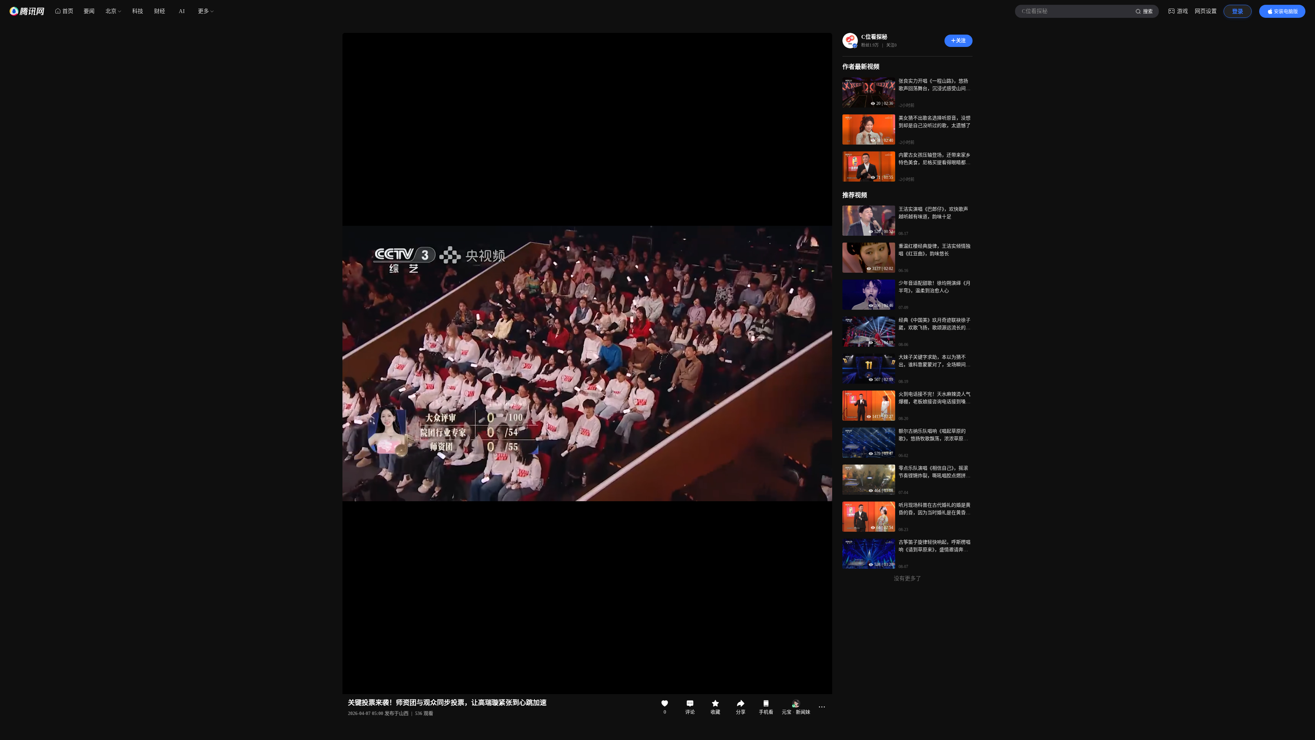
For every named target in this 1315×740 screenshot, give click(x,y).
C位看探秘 (874, 37)
